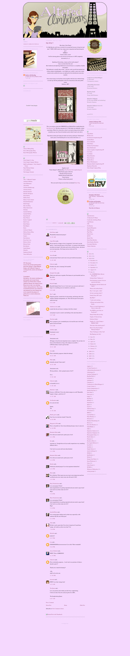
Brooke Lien (90, 135)
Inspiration (89, 402)
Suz (51, 441)
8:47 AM (52, 315)
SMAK (88, 453)
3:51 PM (52, 479)
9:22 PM (52, 547)
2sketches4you (90, 216)
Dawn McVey (26, 195)
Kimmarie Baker (54, 432)
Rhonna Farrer (26, 244)
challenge (89, 380)
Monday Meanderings (92, 420)
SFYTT (89, 236)
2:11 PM (52, 437)
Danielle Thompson (28, 193)
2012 (90, 254)
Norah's (25, 236)
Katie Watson (26, 218)
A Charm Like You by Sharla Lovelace (33, 76)
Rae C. (51, 294)
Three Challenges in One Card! (97, 332)
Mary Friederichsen (54, 483)
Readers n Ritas (91, 441)
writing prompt (90, 471)
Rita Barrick (26, 246)
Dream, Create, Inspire (28, 199)
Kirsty (24, 228)
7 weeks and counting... (95, 300)
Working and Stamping (95, 201)
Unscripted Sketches (92, 244)
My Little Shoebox (91, 424)
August (92, 269)
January (92, 348)
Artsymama (26, 185)
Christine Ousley (27, 189)
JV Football (90, 410)
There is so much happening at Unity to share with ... (97, 307)
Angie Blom (53, 241)
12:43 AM (53, 251)
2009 (90, 351)
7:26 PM (52, 529)
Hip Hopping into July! (95, 334)
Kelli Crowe (26, 222)
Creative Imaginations (92, 388)
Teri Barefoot (53, 400)
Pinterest (89, 439)
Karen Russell (26, 216)
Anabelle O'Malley (27, 181)
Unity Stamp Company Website (30, 162)
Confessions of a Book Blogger (94, 384)
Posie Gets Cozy (27, 240)
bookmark (89, 378)
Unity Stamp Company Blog (94, 168)
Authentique (90, 372)
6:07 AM (52, 598)
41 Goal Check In (91, 368)
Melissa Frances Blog (28, 232)
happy (88, 396)
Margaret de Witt (54, 423)
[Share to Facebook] (72, 223)
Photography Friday (92, 435)
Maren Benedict (91, 156)
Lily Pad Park (90, 414)
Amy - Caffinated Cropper (29, 179)
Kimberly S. (53, 389)
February (92, 346)
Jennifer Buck (90, 139)
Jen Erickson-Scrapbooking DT (94, 137)
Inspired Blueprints (91, 228)
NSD (88, 429)
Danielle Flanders (27, 191)
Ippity (88, 404)
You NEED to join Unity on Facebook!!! (96, 311)
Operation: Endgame (92, 433)
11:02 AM (53, 377)
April (91, 341)
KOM (88, 412)
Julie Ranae (53, 232)
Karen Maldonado (91, 147)
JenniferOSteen (53, 512)
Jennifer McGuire (27, 212)
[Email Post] (64, 222)
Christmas (89, 382)
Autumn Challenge (91, 374)
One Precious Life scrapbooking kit (73, 170)
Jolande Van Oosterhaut (92, 145)
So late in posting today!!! (96, 293)
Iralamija (25, 209)
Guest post (89, 394)
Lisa (51, 542)
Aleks (51, 523)
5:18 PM (52, 494)
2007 (90, 356)
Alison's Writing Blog (28, 148)
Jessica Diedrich (54, 551)
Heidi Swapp (26, 203)
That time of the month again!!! (97, 325)
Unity (88, 463)
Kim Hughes (26, 226)
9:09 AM (52, 334)
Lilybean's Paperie (27, 230)
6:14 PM (52, 518)
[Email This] (67, 223)
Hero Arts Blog (27, 205)
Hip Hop (89, 398)
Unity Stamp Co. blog (28, 160)
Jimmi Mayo (90, 143)
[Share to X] (71, 223)
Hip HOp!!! (92, 297)
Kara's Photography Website (30, 152)
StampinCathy (53, 273)
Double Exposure (91, 390)
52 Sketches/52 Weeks (92, 218)
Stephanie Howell (27, 252)
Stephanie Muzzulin (92, 166)
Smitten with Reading (30, 75)
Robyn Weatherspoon (92, 162)
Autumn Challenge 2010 (95, 121)
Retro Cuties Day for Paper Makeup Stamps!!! (96, 328)
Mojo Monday (90, 230)
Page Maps (89, 232)
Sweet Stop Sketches (92, 240)
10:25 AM (53, 364)
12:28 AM (53, 237)
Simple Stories (90, 449)
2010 (90, 258)
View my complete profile (31, 44)
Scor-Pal (89, 445)
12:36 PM (53, 428)
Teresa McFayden (27, 254)
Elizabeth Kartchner (28, 201)
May (91, 339)
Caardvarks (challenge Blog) (94, 220)
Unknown (52, 264)
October (92, 265)
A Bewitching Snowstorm (93, 370)
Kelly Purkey (26, 224)
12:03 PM (53, 419)
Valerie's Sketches (91, 246)
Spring (88, 457)
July (91, 272)
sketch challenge (91, 451)
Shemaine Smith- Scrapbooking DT (95, 164)
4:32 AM (52, 584)
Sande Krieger (26, 248)
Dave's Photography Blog (29, 150)
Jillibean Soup (90, 408)
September (93, 267)
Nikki (51, 359)
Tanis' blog (77, 183)
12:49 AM (53, 260)
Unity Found (90, 465)
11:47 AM (53, 396)
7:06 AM (52, 279)
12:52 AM (53, 269)
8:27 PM (52, 538)
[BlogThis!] (69, 223)
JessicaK (52, 255)
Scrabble (89, 447)
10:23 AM (53, 355)
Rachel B (52, 283)
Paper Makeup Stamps (28, 168)
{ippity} (89, 366)
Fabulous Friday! (94, 319)
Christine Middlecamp (28, 187)
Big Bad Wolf (90, 376)
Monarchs (89, 418)
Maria (51, 473)
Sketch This (90, 238)
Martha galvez (53, 414)
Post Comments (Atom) (58, 608)
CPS (88, 224)
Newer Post (48, 605)
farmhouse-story (54, 306)
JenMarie (52, 329)
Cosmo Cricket (90, 386)
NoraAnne (52, 319)
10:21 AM (53, 347)
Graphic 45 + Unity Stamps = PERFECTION (97, 322)
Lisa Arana (89, 151)
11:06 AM (53, 385)
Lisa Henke (90, 154)
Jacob (88, 406)
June (91, 337)
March (92, 344)
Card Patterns (90, 222)
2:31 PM (52, 469)
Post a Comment (50, 602)
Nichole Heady (27, 234)
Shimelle (25, 250)
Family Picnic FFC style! (96, 295)
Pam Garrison (26, 238)
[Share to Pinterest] (74, 223)
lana (51, 351)
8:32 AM (52, 302)
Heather (52, 464)
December (92, 260)
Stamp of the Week (91, 459)
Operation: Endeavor (92, 431)
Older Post (82, 605)
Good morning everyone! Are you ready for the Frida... (98, 281)
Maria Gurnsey (90, 158)
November (93, 263)
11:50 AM (53, 410)
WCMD (89, 467)
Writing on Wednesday (92, 469)
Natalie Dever (90, 160)
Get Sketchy (90, 226)
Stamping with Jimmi (94, 195)
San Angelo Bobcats (92, 443)
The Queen (52, 588)
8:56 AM (52, 325)
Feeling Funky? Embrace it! (96, 278)
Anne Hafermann (27, 183)
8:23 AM (52, 290)
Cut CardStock (27, 170)
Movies (89, 423)
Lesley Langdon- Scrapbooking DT (95, 150)
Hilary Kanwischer (27, 208)
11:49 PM (53, 575)
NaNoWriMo (90, 427)
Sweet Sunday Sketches (92, 242)
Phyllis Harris (90, 437)
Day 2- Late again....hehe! (96, 291)
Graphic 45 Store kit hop (96, 317)
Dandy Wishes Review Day (96, 314)
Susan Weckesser (91, 461)
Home (65, 605)
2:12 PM (52, 460)
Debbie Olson (26, 197)
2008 (90, 354)
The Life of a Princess (94, 208)
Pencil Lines (90, 234)
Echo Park (89, 392)
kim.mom (52, 579)
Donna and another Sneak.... (96, 288)
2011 (90, 256)
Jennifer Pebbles (27, 214)
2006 (90, 358)
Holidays (89, 400)
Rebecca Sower (27, 242)
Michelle (52, 533)
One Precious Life (51, 128)
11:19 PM (53, 555)
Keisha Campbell (27, 220)
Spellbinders (90, 455)
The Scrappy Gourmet (28, 172)
